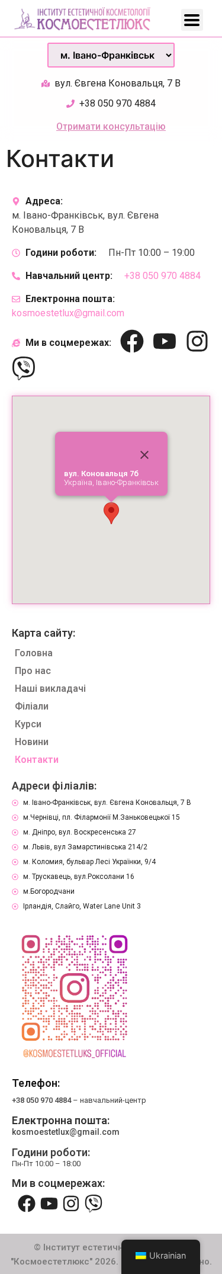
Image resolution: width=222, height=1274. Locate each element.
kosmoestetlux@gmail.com (68, 313)
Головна (34, 653)
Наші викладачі (50, 688)
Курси (28, 724)
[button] (111, 513)
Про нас (33, 670)
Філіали (32, 706)
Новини (32, 741)
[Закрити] (144, 455)
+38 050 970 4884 (162, 275)
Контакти (37, 759)
